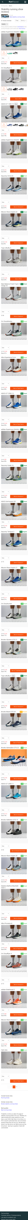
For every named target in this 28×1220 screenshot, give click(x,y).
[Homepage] (14, 1)
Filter (17, 20)
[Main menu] (25, 2)
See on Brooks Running (18, 850)
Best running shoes (6, 1110)
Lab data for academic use (8, 1217)
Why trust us (22, 28)
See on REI (18, 99)
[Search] (2, 2)
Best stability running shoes (17, 17)
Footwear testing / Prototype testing (11, 1215)
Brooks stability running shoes (9, 1104)
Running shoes (4, 5)
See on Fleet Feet (18, 388)
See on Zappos (18, 243)
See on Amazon (18, 63)
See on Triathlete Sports (18, 670)
